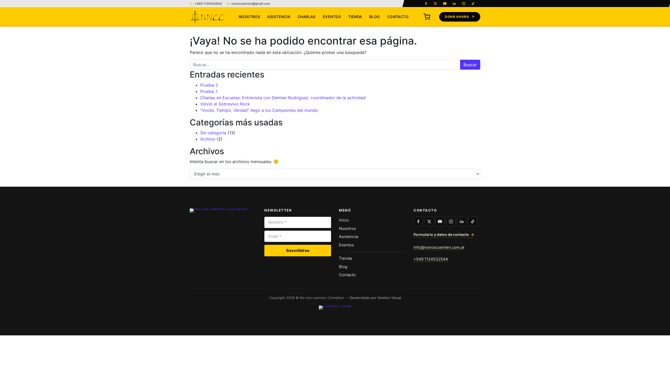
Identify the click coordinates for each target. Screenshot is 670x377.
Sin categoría (213, 132)
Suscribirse (297, 250)
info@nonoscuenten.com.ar (439, 247)
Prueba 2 (209, 85)
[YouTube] (445, 4)
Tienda (355, 16)
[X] (429, 221)
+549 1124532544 (431, 259)
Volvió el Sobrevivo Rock (225, 104)
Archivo (207, 139)
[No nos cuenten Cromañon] (206, 16)
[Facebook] (426, 4)
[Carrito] (427, 17)
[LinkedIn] (454, 4)
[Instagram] (463, 4)
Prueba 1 (208, 91)
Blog (374, 16)
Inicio (344, 220)
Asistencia (278, 16)
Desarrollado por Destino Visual (375, 298)
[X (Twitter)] (435, 4)
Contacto (398, 16)
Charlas (307, 16)
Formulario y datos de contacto (444, 234)
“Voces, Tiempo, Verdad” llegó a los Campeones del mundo (259, 110)
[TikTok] (473, 4)
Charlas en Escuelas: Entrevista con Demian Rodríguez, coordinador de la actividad (283, 97)
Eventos (332, 16)
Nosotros (249, 16)
